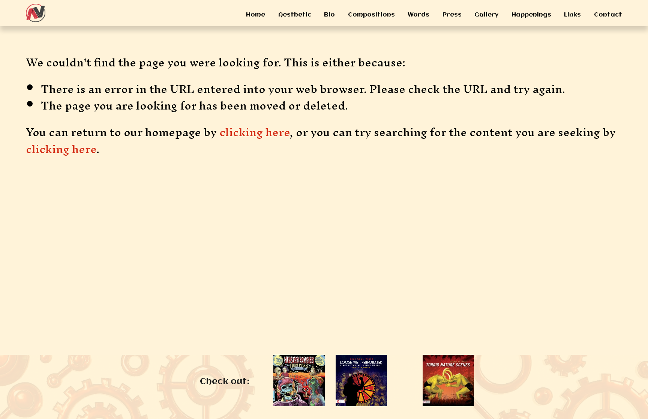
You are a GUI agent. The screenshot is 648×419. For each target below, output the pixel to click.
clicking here (254, 132)
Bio (329, 15)
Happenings (531, 15)
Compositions (371, 15)
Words (418, 15)
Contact (608, 15)
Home (255, 15)
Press (452, 15)
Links (572, 15)
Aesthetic (294, 15)
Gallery (486, 15)
